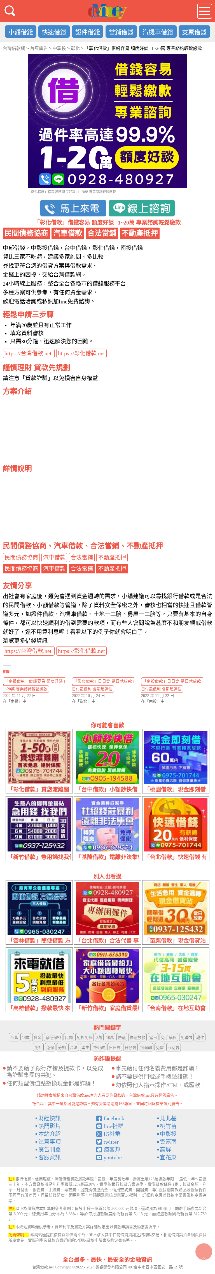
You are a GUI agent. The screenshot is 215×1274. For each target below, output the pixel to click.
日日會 (115, 1048)
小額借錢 (20, 32)
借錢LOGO (107, 11)
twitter (111, 1142)
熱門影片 (49, 1126)
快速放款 (137, 1038)
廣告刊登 (49, 1150)
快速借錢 (54, 32)
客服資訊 (49, 1157)
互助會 (173, 1048)
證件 (200, 1038)
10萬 (110, 1038)
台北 (14, 1038)
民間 (69, 1038)
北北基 (168, 1118)
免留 (160, 1048)
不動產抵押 (112, 557)
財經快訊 (49, 1118)
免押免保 (84, 1038)
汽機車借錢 (157, 32)
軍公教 (99, 1048)
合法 (74, 1048)
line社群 (113, 1126)
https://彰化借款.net (81, 353)
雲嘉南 (168, 1142)
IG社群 (112, 1134)
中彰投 (168, 1134)
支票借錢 (194, 32)
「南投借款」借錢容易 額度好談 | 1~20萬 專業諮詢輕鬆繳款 (34, 685)
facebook (114, 1118)
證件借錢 (87, 32)
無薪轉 (146, 1048)
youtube (113, 1157)
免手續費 (169, 1038)
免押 (38, 1048)
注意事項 (49, 1142)
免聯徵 (186, 1038)
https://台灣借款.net (28, 353)
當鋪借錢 (121, 32)
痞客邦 (112, 1150)
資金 (37, 1038)
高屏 (165, 1150)
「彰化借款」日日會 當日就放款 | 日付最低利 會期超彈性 (103, 685)
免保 (50, 1048)
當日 (153, 1038)
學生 (85, 1048)
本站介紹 (49, 1134)
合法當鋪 (82, 557)
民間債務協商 (21, 557)
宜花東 (168, 1157)
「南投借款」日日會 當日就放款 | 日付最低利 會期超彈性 (172, 685)
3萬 (99, 1038)
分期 (62, 1048)
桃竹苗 (168, 1126)
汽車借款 (54, 557)
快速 (122, 1038)
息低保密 (53, 1038)
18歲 (26, 1038)
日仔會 (130, 1048)
